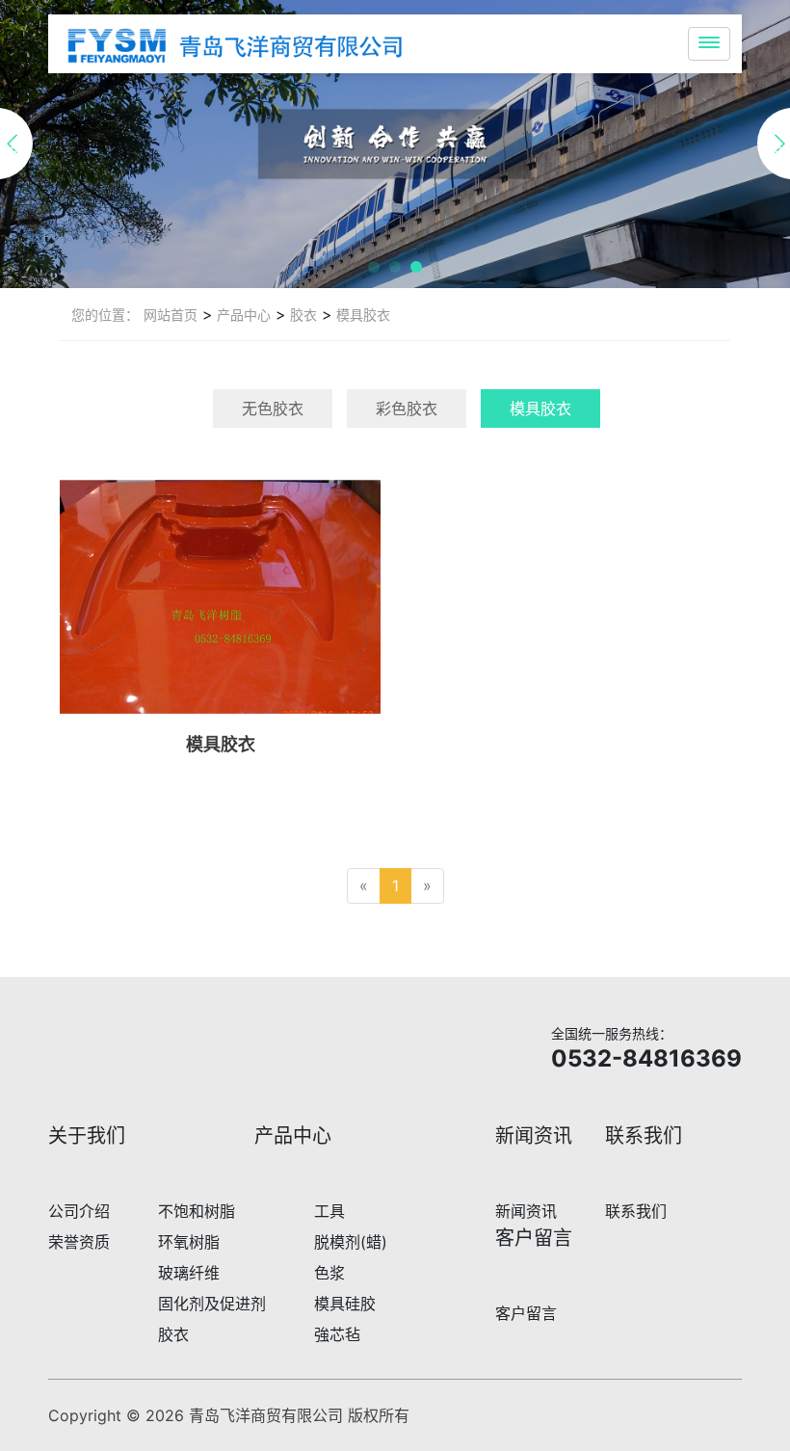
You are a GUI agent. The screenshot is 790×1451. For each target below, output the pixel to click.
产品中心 (242, 314)
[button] (374, 267)
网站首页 (171, 314)
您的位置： (105, 314)
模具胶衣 (361, 314)
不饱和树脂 (196, 1211)
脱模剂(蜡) (350, 1242)
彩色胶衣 (406, 408)
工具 (329, 1211)
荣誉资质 (79, 1242)
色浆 (329, 1272)
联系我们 (636, 1211)
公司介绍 (79, 1211)
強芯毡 (337, 1334)
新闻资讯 (526, 1211)
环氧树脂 (189, 1242)
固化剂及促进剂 (212, 1303)
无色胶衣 (272, 408)
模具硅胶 (345, 1303)
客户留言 (526, 1313)
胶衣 (301, 314)
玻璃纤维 (189, 1272)
